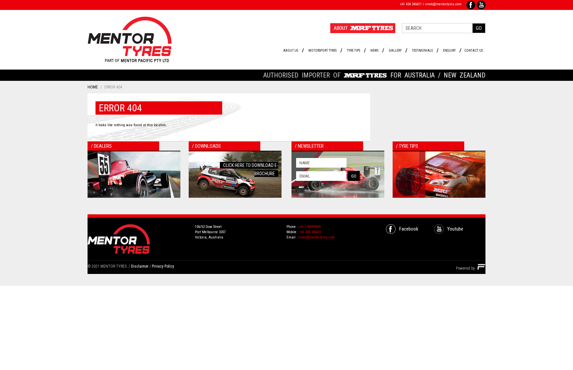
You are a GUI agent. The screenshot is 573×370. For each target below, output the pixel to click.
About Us (290, 50)
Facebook (408, 229)
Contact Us (473, 50)
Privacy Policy (163, 266)
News (374, 50)
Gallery (395, 50)
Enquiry (449, 50)
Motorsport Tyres (322, 50)
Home (93, 87)
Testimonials (422, 50)
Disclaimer (140, 266)
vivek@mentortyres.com (443, 4)
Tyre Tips (353, 50)
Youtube (455, 229)
